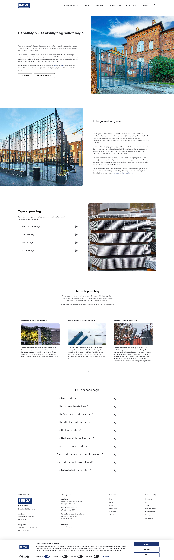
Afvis (146, 554)
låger (62, 65)
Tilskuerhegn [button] (27, 242)
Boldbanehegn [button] (28, 234)
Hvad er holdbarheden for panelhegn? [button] (74, 470)
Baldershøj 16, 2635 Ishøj (26, 516)
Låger (111, 505)
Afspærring (113, 511)
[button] (25, 75)
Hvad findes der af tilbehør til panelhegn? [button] (75, 438)
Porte (111, 502)
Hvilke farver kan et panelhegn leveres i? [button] (75, 414)
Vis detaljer (106, 556)
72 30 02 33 (25, 530)
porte (55, 65)
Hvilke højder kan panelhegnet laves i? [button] (74, 422)
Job (146, 502)
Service (111, 514)
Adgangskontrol (114, 508)
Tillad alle (147, 544)
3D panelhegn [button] (28, 250)
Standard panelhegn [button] (31, 226)
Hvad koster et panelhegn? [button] (69, 430)
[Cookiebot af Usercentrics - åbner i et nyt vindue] (24, 556)
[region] (87, 340)
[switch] (65, 556)
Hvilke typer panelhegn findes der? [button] (72, 406)
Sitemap (147, 515)
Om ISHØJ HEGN (150, 508)
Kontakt (147, 505)
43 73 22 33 (24, 520)
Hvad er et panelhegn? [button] (67, 398)
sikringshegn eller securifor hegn (123, 173)
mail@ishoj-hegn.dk (29, 509)
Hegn (111, 499)
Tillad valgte (146, 549)
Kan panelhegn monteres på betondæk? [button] (75, 462)
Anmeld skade (149, 518)
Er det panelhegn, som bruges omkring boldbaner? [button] (80, 454)
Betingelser (149, 499)
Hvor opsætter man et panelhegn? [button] (72, 446)
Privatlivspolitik (150, 512)
